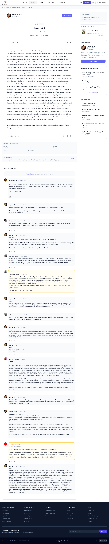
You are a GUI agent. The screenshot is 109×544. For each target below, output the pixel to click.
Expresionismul (6, 518)
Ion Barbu (26, 521)
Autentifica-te (30, 174)
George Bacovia (28, 513)
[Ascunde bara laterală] (70, 42)
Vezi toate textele (93, 92)
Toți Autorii (48, 516)
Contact (90, 521)
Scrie (87, 2)
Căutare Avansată (50, 513)
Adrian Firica (6, 148)
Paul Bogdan (13, 180)
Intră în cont (102, 2)
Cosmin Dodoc (14, 221)
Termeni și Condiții (93, 516)
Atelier (32, 2)
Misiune (90, 513)
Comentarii (62, 2)
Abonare (103, 531)
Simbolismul (5, 513)
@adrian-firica (16, 7)
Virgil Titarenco (14, 274)
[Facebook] (56, 541)
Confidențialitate (92, 518)
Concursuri (51, 2)
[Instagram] (59, 541)
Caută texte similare (87, 19)
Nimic (11, 447)
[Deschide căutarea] (81, 2)
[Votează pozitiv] (56, 136)
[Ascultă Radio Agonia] (93, 2)
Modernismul (5, 516)
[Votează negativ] (61, 136)
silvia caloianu (13, 256)
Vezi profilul (93, 61)
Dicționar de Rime (50, 510)
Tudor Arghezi (28, 518)
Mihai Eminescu (28, 510)
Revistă (41, 2)
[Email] (68, 541)
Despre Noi (91, 510)
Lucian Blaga (27, 516)
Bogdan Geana (14, 359)
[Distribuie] (67, 136)
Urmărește (68, 15)
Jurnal (23, 7)
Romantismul (5, 510)
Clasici (24, 2)
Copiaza (73, 158)
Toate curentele (6, 521)
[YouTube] (65, 541)
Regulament (70, 518)
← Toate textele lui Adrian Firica (90, 17)
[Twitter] (62, 541)
